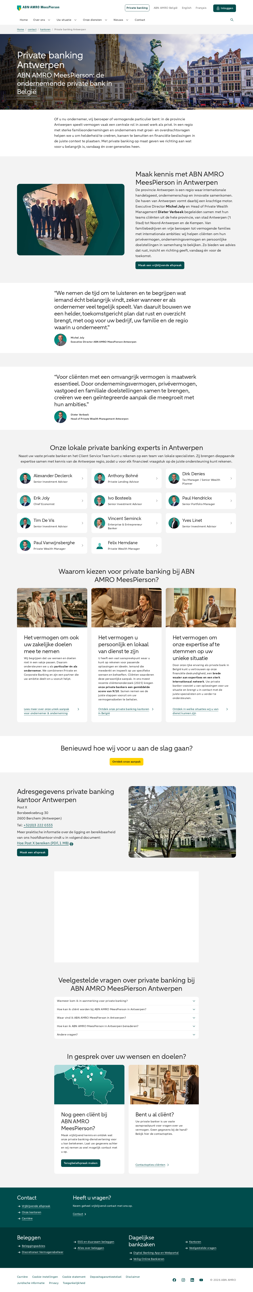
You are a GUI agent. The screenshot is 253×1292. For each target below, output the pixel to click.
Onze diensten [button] (92, 20)
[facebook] (174, 1280)
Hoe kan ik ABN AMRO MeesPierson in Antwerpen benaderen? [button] (98, 1026)
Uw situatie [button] (64, 20)
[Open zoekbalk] (232, 20)
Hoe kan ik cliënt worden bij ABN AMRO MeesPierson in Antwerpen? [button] (101, 1009)
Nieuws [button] (118, 20)
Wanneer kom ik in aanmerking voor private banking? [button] (92, 1001)
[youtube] (201, 1280)
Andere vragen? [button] (67, 1034)
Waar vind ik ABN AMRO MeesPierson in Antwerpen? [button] (91, 1018)
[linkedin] (192, 1280)
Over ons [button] (39, 20)
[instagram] (183, 1280)
